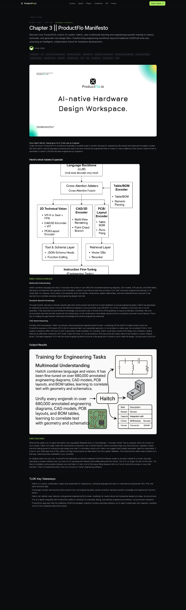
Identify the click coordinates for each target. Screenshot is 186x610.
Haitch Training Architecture (40, 278)
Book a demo (157, 3)
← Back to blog (35, 17)
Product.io (30, 3)
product (72, 3)
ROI (107, 3)
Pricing (113, 3)
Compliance (98, 3)
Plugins (88, 3)
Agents (80, 3)
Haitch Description (36, 438)
